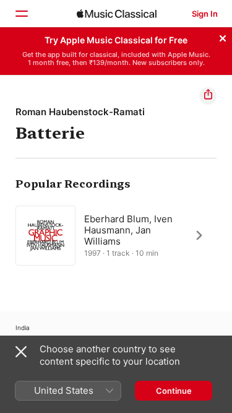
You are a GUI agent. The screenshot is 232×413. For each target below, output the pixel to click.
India (22, 327)
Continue (174, 391)
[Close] (222, 36)
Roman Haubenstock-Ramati (80, 112)
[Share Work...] (208, 96)
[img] (117, 13)
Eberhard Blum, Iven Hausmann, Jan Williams (128, 229)
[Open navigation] (21, 13)
